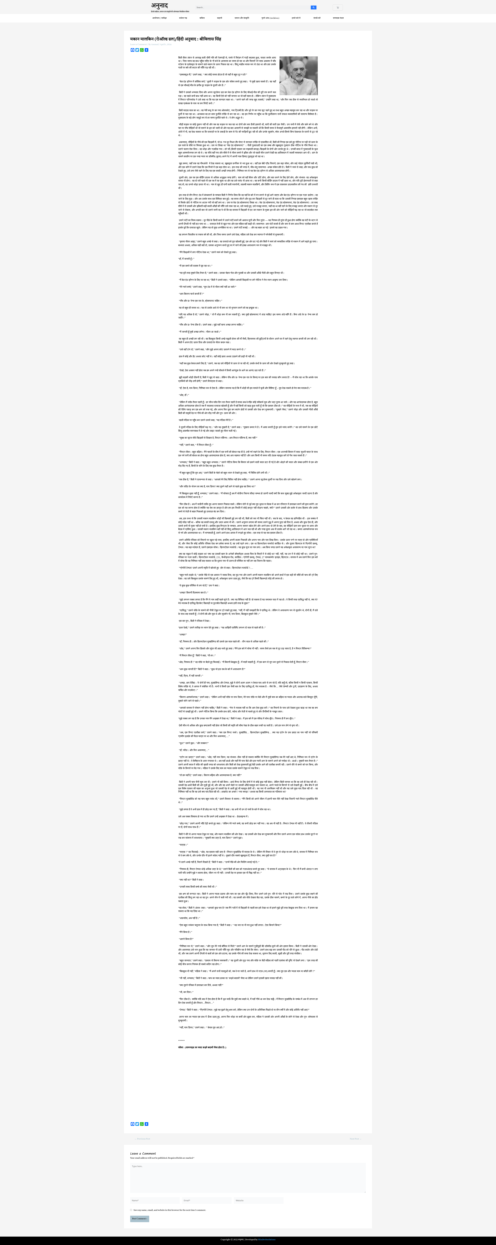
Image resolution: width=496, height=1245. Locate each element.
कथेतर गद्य (183, 18)
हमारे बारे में (296, 18)
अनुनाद (159, 7)
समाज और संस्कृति (242, 18)
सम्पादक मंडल (338, 18)
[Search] (314, 7)
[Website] (258, 1201)
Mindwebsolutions (267, 1240)
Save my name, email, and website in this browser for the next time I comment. (170, 1210)
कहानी (219, 18)
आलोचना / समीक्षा (159, 18)
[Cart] (338, 7)
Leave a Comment (138, 45)
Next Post (356, 1139)
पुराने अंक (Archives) (270, 18)
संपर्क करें (316, 18)
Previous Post (142, 1139)
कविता (202, 18)
